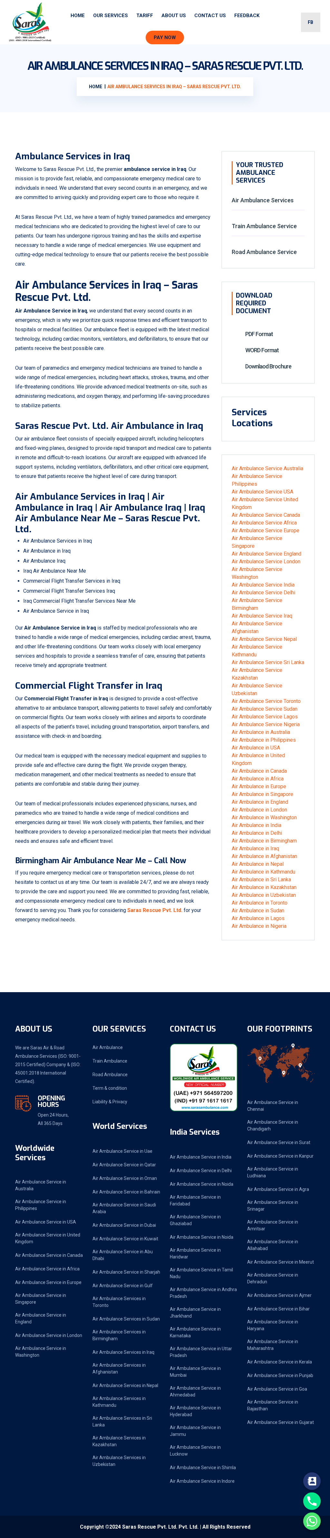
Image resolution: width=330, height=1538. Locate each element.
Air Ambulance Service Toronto (266, 701)
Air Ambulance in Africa (258, 779)
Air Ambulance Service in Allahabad (272, 1245)
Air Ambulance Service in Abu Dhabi (122, 1255)
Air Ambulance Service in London (48, 1335)
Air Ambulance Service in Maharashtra (272, 1345)
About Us (173, 15)
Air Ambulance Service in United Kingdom (47, 1238)
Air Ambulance (107, 1047)
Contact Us (210, 15)
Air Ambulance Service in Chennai (272, 1106)
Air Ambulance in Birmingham (264, 841)
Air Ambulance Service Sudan (264, 709)
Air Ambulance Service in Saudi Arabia (124, 1208)
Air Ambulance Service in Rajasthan (272, 1405)
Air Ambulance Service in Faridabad (195, 1200)
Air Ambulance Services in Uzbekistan (119, 1461)
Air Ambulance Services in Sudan (126, 1318)
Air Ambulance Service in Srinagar (272, 1206)
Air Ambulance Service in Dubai (124, 1225)
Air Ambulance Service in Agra (278, 1189)
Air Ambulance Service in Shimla (203, 1467)
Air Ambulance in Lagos (258, 918)
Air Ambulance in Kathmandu (263, 872)
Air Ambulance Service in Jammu (195, 1431)
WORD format (261, 350)
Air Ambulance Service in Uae (122, 1151)
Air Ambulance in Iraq (255, 848)
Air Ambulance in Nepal (258, 864)
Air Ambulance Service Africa (264, 523)
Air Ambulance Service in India (200, 1157)
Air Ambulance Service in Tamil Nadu (201, 1273)
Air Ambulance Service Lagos (265, 717)
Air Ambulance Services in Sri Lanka (122, 1421)
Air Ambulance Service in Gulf (122, 1285)
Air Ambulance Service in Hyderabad (195, 1411)
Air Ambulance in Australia (261, 732)
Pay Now (165, 37)
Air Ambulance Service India (263, 585)
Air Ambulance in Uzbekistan (264, 895)
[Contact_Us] (312, 1481)
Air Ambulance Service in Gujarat (280, 1422)
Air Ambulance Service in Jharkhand (195, 1313)
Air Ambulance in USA (256, 748)
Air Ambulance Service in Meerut (280, 1262)
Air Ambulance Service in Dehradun (272, 1278)
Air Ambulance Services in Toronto (119, 1302)
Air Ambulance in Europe (259, 786)
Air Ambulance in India (256, 825)
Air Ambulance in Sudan (258, 910)
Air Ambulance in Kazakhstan (264, 887)
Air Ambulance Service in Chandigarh (272, 1125)
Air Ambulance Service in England (40, 1318)
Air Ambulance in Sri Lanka (261, 879)
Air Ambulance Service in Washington (40, 1352)
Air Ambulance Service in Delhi (201, 1170)
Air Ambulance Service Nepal (264, 639)
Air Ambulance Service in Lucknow (195, 1451)
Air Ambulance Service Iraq (262, 616)
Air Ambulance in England (260, 802)
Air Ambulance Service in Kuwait (125, 1238)
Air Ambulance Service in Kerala (279, 1361)
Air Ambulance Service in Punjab (280, 1375)
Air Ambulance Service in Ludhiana (272, 1172)
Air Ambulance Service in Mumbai (195, 1372)
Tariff (144, 15)
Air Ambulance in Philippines (264, 740)
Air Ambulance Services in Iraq (123, 1352)
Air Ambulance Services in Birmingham (119, 1335)
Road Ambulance (110, 1074)
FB (310, 22)
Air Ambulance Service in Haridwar (195, 1253)
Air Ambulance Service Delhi (263, 592)
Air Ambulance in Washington (264, 817)
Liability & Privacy (109, 1101)
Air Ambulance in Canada (259, 771)
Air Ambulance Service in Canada (49, 1255)
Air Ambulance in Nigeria (259, 926)
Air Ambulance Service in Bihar (278, 1308)
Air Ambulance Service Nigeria (266, 724)
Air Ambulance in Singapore (262, 794)
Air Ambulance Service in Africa (47, 1268)
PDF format (258, 334)
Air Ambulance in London (259, 810)
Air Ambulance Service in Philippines (40, 1205)
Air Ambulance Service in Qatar (124, 1164)
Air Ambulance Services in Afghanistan (119, 1368)
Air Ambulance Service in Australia (40, 1185)
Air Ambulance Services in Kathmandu (119, 1402)
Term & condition (109, 1088)
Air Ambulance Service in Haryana (272, 1325)
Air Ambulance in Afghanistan (264, 856)
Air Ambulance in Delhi (257, 833)
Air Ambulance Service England (266, 554)
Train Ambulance (109, 1061)
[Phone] (312, 1501)
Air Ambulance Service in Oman (124, 1178)
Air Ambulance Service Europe (265, 530)
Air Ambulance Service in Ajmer (279, 1295)
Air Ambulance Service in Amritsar (272, 1225)
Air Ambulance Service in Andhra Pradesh (203, 1293)
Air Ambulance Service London (266, 561)
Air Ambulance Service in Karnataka (195, 1332)
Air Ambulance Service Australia (267, 468)
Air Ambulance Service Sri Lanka (268, 662)
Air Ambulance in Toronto (259, 903)
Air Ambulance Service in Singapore (40, 1299)
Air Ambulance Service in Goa (277, 1389)
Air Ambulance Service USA (262, 492)
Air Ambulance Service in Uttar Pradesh (201, 1352)
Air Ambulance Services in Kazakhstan (119, 1441)
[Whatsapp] (312, 1521)
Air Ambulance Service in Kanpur (280, 1156)
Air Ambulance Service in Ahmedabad (195, 1391)
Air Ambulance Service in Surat (278, 1142)
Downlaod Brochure (267, 366)
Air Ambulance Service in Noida (201, 1184)
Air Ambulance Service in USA (45, 1222)
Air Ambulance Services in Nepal (125, 1385)
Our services (110, 15)
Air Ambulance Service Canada (266, 515)
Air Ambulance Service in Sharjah (126, 1272)
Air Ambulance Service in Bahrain (126, 1191)
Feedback (246, 15)
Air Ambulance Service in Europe (48, 1282)
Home (78, 15)
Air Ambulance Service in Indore (202, 1481)
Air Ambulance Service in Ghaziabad (195, 1220)
